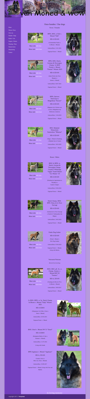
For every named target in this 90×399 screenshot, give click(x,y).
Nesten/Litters (12, 47)
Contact (10, 52)
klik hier (38, 46)
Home (10, 27)
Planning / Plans (13, 44)
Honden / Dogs (12, 35)
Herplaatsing (12, 49)
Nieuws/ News (12, 30)
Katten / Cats (12, 38)
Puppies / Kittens (13, 41)
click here (39, 49)
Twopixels (22, 396)
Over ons (11, 33)
